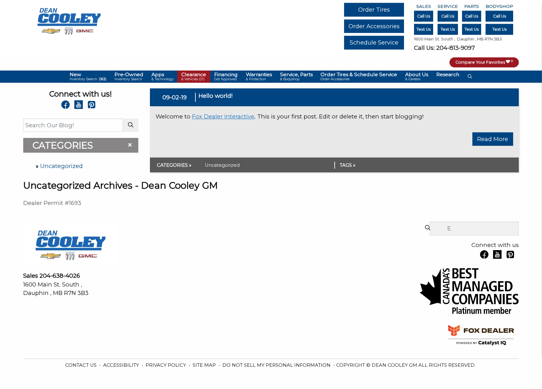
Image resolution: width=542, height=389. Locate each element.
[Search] (130, 125)
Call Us (423, 16)
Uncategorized (61, 166)
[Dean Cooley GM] (69, 19)
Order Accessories (374, 26)
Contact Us (81, 365)
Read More (492, 139)
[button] (88, 77)
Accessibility (121, 365)
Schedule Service (374, 42)
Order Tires (374, 9)
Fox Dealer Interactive (223, 116)
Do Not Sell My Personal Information (277, 365)
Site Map (205, 365)
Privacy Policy (166, 365)
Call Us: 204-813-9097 (444, 47)
